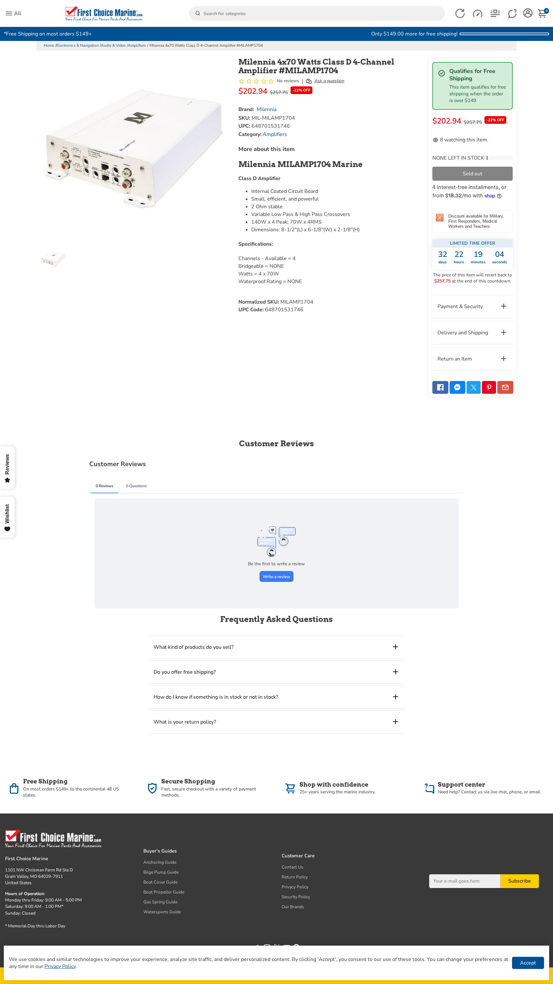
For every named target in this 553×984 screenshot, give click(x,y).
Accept (528, 962)
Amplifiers (137, 45)
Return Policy (295, 877)
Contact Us (292, 867)
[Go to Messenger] (458, 387)
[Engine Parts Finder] (477, 13)
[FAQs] (512, 13)
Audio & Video (113, 45)
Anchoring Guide (159, 862)
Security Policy (296, 897)
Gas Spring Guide (160, 902)
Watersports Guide (162, 912)
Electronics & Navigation (77, 45)
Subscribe (519, 881)
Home (49, 45)
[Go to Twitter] (474, 387)
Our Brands (293, 907)
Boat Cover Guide (160, 882)
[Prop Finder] (460, 13)
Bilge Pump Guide (161, 872)
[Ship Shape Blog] (495, 13)
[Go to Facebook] (440, 387)
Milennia (266, 109)
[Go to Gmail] (505, 387)
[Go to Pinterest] (489, 387)
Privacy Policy (295, 887)
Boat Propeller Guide (163, 892)
